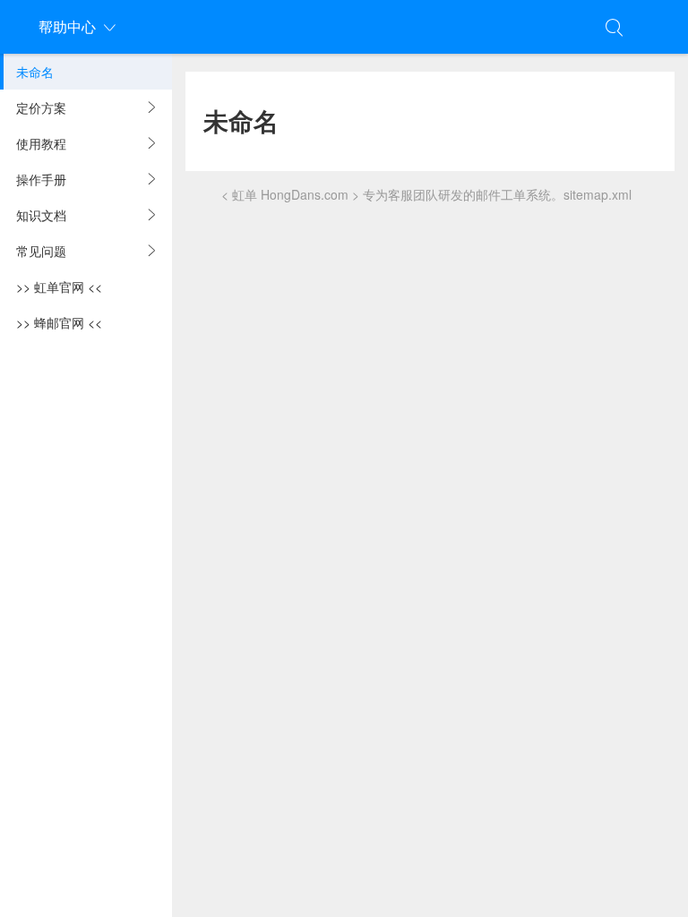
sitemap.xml (597, 194)
